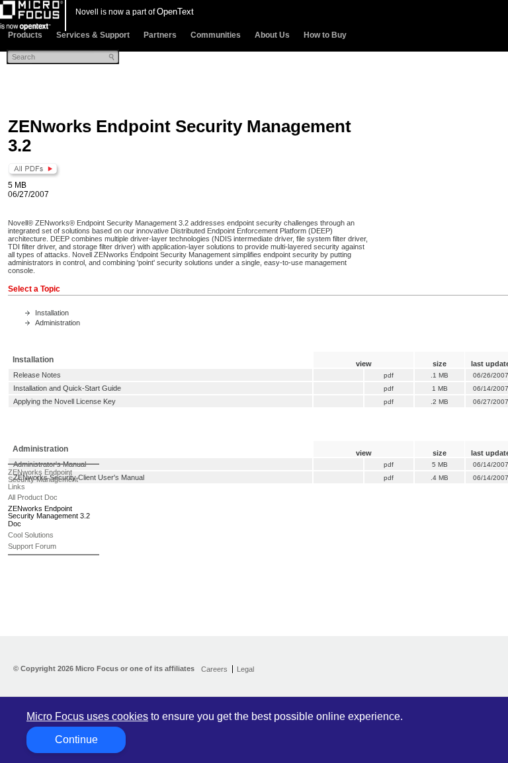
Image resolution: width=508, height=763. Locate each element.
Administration (57, 323)
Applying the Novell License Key (64, 401)
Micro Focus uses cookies (87, 716)
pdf (389, 375)
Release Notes (37, 375)
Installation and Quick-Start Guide (67, 388)
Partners (160, 35)
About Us (272, 35)
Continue (76, 739)
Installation (52, 313)
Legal (245, 669)
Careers (214, 669)
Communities (215, 35)
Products (25, 35)
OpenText (175, 12)
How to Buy (325, 35)
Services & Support (93, 35)
